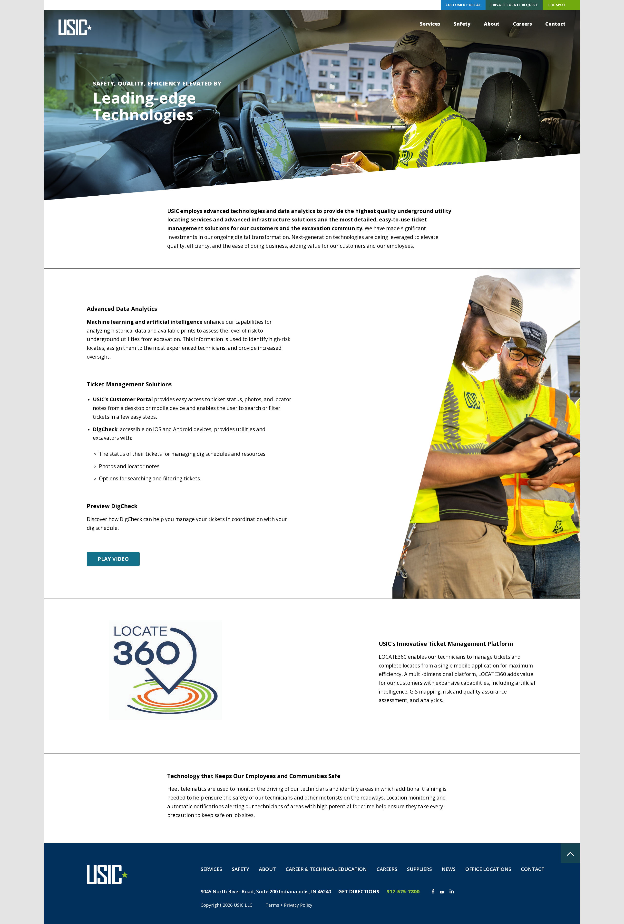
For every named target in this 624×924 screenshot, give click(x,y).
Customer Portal (463, 4)
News (449, 869)
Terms (272, 905)
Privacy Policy (298, 905)
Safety (462, 23)
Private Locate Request (514, 4)
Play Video (113, 558)
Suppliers (419, 869)
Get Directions (358, 891)
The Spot (557, 4)
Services (430, 23)
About (491, 23)
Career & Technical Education (326, 869)
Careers (522, 23)
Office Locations (488, 869)
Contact (555, 23)
